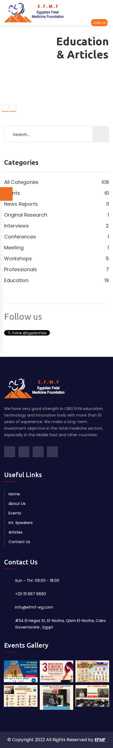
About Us (17, 503)
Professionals (56, 269)
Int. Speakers (21, 522)
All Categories (56, 182)
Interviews (56, 225)
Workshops (56, 258)
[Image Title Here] (21, 677)
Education (56, 280)
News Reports (56, 204)
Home (14, 494)
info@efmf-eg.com (34, 607)
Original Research (56, 214)
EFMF (100, 740)
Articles (15, 532)
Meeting (56, 247)
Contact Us (19, 541)
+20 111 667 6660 (30, 594)
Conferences (56, 236)
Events (56, 193)
